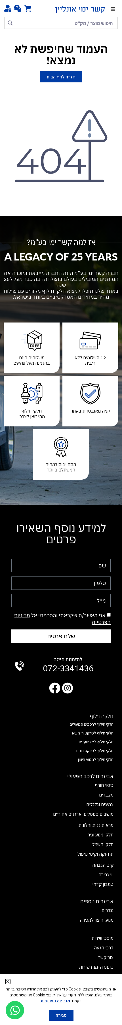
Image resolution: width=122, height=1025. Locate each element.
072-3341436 (68, 665)
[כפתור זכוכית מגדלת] (10, 23)
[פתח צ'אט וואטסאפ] (15, 1010)
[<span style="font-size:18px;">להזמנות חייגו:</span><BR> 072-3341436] (19, 666)
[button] (113, 9)
